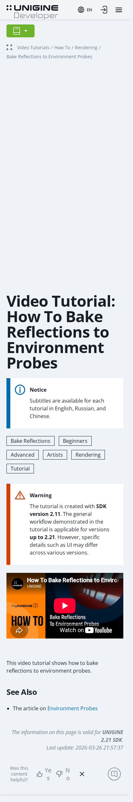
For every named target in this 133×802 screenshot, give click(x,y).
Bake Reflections (30, 440)
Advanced (23, 454)
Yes (48, 774)
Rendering (86, 47)
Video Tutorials (33, 47)
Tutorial (20, 468)
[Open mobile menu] (118, 9)
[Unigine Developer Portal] (32, 11)
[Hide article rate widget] (82, 774)
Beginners (75, 440)
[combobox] (85, 9)
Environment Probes (72, 708)
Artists (55, 454)
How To (62, 47)
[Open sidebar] (20, 30)
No (68, 774)
